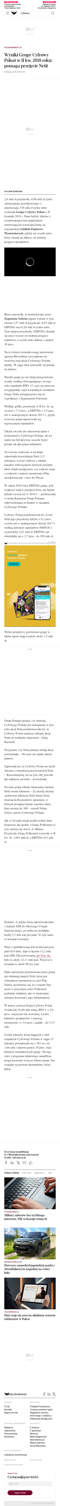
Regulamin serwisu (39, 1412)
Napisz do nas (11, 1412)
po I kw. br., (43, 955)
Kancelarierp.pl (37, 1440)
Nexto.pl (34, 1433)
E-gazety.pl (35, 1430)
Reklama (8, 1427)
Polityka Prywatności (40, 1406)
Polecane (26, 1173)
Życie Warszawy (38, 1446)
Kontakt (8, 1409)
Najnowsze (39, 1173)
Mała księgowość (38, 1436)
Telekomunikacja (13, 47)
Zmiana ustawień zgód (41, 1409)
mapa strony (10, 1460)
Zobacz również (11, 1173)
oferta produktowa (13, 1465)
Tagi (50, 1173)
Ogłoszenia (9, 1430)
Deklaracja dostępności (41, 1418)
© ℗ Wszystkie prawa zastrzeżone (21, 1154)
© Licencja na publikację (16, 1152)
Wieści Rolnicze (37, 1443)
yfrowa (24, 13)
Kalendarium (36, 1460)
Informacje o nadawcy (41, 1415)
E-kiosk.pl (34, 1427)
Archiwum (9, 1436)
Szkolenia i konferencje (15, 1455)
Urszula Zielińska (13, 191)
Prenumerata (10, 1433)
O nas (7, 1406)
